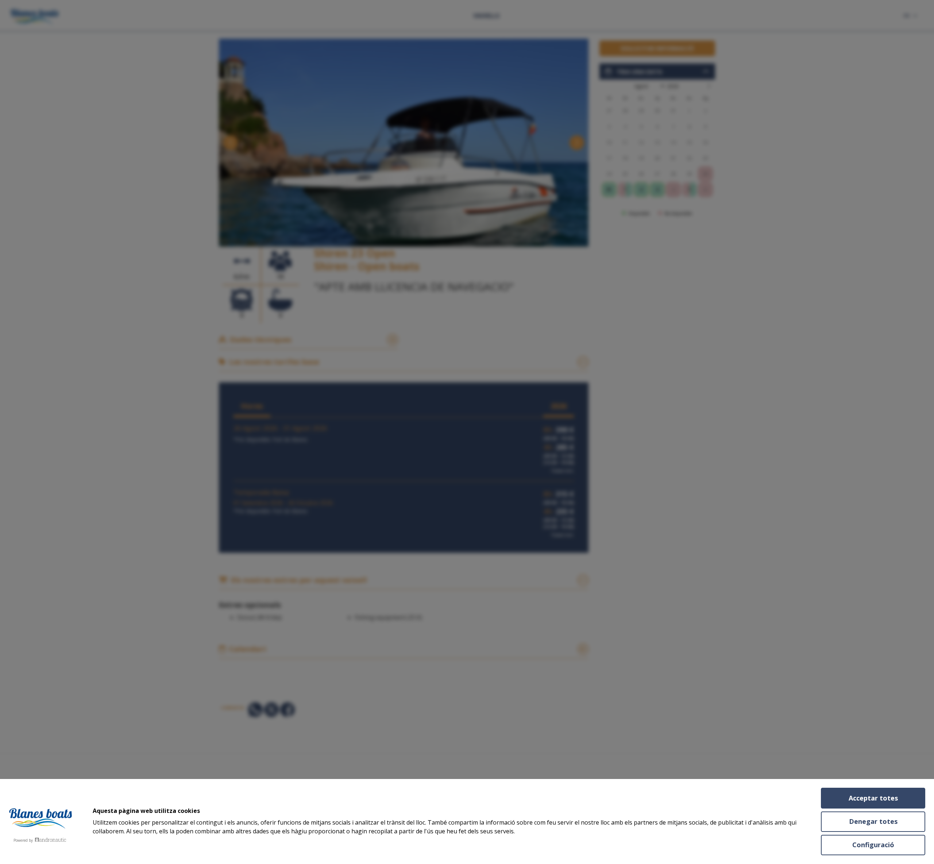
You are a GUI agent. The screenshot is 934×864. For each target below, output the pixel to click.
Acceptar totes (873, 798)
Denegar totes (873, 821)
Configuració (873, 844)
